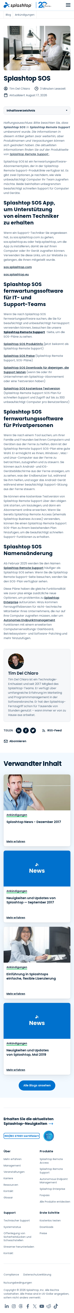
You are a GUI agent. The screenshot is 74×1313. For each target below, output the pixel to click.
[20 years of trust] (42, 5)
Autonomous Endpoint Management (54, 1180)
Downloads (46, 1227)
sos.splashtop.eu (16, 274)
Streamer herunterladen (19, 1247)
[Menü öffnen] (68, 5)
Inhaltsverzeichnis (21, 110)
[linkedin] (19, 730)
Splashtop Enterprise (52, 1189)
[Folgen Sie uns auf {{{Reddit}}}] (49, 1306)
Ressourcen (11, 1185)
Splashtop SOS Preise (19, 356)
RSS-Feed (54, 730)
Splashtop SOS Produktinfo (24, 344)
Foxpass (45, 1195)
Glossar (8, 1197)
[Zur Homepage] (18, 5)
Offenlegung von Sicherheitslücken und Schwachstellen (17, 1236)
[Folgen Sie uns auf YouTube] (42, 1306)
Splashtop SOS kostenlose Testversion (32, 388)
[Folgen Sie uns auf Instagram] (14, 1306)
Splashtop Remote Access (51, 1160)
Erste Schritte (49, 1213)
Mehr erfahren (15, 841)
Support (10, 1213)
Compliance (11, 1274)
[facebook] (26, 730)
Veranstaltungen (14, 1172)
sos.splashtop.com (18, 267)
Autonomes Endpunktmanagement (29, 620)
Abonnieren (17, 741)
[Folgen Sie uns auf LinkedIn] (7, 1306)
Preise (43, 1233)
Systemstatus (12, 1227)
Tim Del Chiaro (19, 89)
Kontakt (8, 1191)
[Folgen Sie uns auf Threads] (21, 1306)
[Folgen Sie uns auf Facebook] (28, 1306)
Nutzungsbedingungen (18, 1282)
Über (7, 1151)
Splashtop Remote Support (23, 568)
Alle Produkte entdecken (55, 1201)
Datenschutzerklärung (37, 1274)
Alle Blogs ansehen (37, 1085)
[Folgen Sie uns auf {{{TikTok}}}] (56, 1306)
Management (12, 1165)
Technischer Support (17, 1220)
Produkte (46, 1151)
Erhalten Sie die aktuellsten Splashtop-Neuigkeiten (29, 1121)
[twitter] (33, 730)
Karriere (8, 1178)
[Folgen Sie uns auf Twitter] (35, 1306)
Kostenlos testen (50, 1220)
